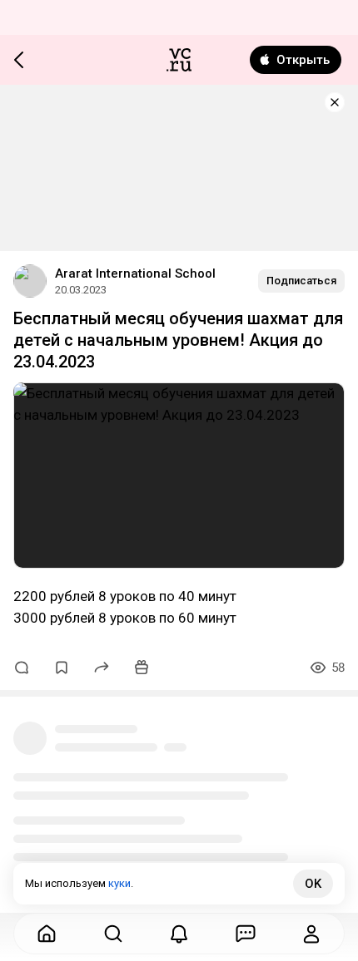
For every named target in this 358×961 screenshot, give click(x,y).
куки (119, 883)
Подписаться (301, 280)
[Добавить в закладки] (61, 667)
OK (313, 883)
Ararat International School (135, 273)
